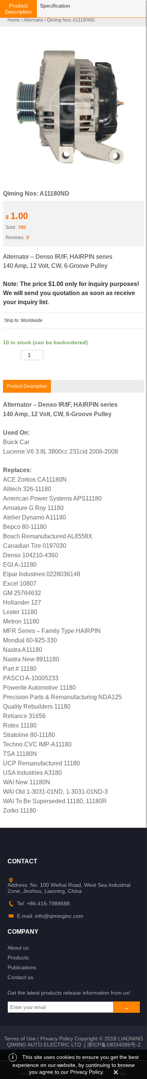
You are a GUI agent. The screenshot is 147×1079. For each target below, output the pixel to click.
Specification (55, 6)
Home (14, 20)
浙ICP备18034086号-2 (114, 1045)
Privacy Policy (56, 1038)
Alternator (33, 20)
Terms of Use (20, 1038)
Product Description (18, 9)
